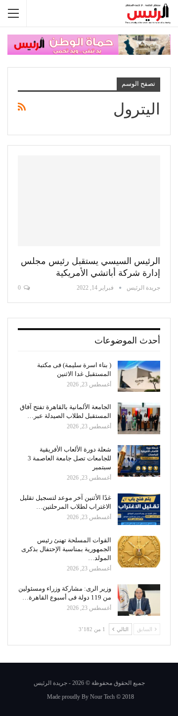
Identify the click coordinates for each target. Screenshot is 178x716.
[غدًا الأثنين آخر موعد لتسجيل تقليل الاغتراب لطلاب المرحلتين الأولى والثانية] (139, 509)
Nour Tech (102, 696)
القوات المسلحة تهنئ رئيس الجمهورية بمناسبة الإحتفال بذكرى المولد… (66, 549)
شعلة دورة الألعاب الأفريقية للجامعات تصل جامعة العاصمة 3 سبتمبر (69, 458)
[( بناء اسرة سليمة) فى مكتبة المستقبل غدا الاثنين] (139, 376)
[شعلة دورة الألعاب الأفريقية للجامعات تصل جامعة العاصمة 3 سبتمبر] (139, 461)
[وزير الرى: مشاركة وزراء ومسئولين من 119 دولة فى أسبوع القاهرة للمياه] (139, 600)
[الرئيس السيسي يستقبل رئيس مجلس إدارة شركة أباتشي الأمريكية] (89, 200)
